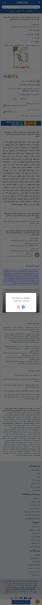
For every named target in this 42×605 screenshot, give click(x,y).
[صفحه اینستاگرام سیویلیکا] (18, 307)
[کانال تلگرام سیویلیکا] (23, 307)
